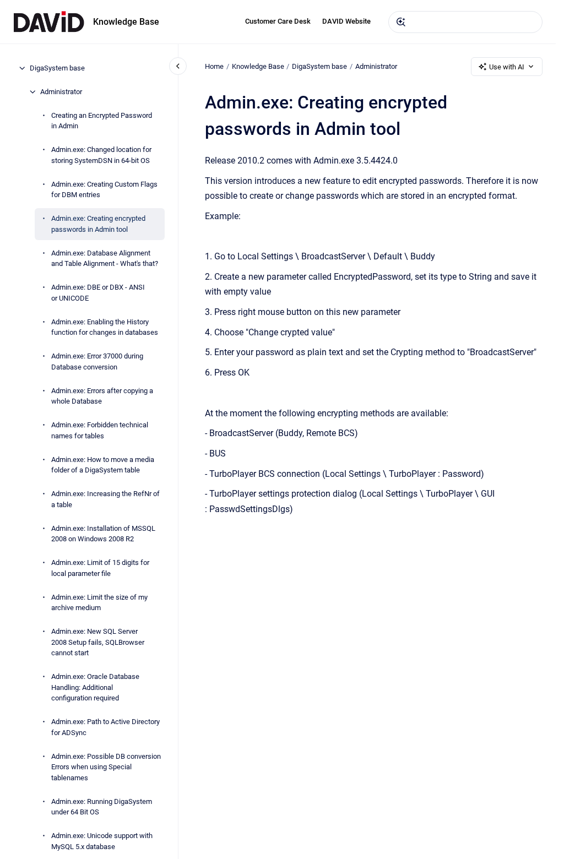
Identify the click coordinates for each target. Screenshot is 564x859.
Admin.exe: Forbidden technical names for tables (99, 430)
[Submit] (401, 22)
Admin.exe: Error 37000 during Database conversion (97, 361)
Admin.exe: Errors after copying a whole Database (102, 396)
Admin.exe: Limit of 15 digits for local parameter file (100, 568)
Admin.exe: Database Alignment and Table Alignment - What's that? (104, 258)
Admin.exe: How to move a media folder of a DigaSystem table (102, 465)
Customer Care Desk (278, 21)
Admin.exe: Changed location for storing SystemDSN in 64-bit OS (101, 155)
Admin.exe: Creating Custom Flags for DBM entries (104, 189)
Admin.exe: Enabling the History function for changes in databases (104, 327)
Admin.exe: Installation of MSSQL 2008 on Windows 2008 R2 (103, 533)
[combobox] (465, 22)
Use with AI (506, 67)
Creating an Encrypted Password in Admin (101, 121)
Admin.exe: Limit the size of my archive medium (99, 602)
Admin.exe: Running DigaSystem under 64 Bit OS (101, 807)
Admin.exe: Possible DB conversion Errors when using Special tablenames (106, 767)
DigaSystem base (57, 68)
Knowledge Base (126, 22)
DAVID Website (346, 21)
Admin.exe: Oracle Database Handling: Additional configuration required (95, 687)
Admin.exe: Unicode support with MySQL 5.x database (102, 841)
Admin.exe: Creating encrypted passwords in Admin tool (98, 223)
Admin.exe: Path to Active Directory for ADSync (105, 727)
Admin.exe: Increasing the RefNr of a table (105, 499)
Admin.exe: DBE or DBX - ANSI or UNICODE (98, 292)
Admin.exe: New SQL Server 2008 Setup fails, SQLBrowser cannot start (97, 642)
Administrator (61, 92)
